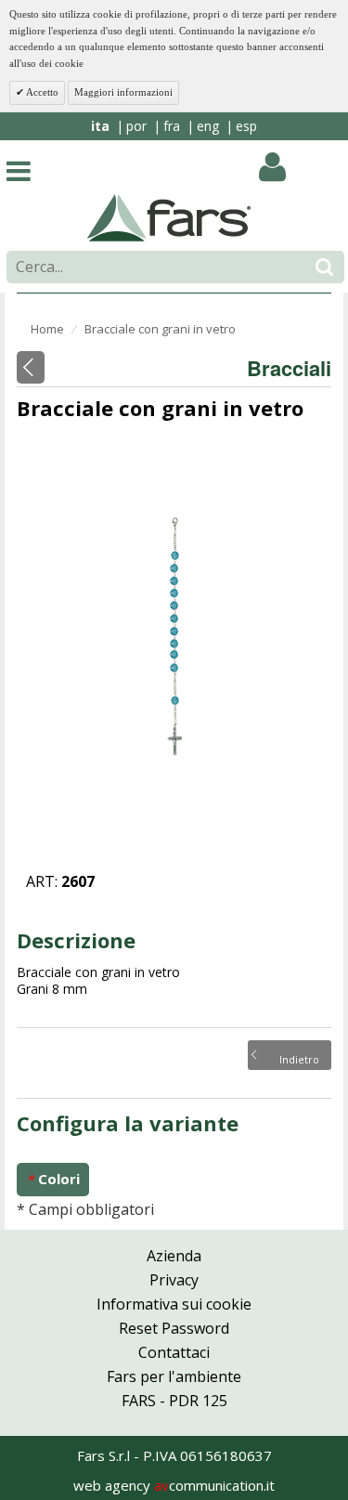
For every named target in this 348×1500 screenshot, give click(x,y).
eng (208, 126)
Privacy (174, 1280)
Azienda (174, 1256)
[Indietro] (31, 367)
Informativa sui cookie (174, 1304)
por (136, 126)
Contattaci (174, 1352)
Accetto (41, 92)
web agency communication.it (174, 1485)
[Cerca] (324, 267)
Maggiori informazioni (123, 92)
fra (171, 126)
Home (47, 328)
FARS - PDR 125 (174, 1400)
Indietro (299, 1057)
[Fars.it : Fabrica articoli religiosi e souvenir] (169, 216)
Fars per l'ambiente (174, 1376)
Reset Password (174, 1328)
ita (100, 126)
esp (246, 126)
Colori (53, 1179)
